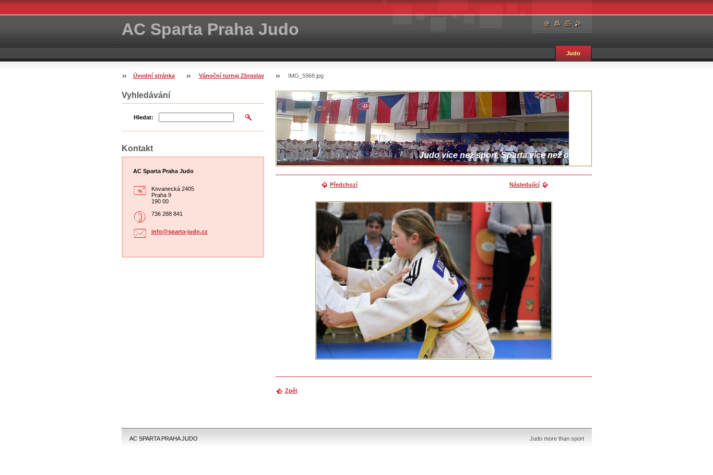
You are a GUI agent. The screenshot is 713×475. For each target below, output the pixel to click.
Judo (573, 53)
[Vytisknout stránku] (568, 24)
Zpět (291, 390)
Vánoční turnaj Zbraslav (231, 75)
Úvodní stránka (154, 75)
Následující (524, 184)
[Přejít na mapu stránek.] (557, 24)
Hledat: (143, 117)
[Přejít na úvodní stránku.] (547, 24)
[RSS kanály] (578, 24)
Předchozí (344, 184)
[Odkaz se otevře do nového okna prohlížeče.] (433, 280)
